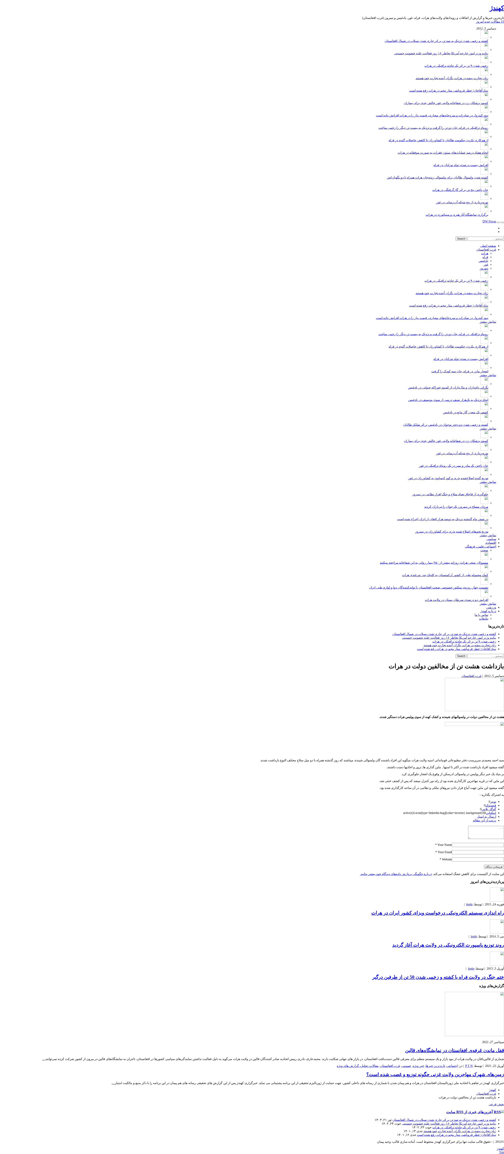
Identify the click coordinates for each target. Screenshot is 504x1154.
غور (486, 264)
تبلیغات (483, 618)
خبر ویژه (418, 1066)
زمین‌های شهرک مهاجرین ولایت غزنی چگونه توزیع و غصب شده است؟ (435, 1074)
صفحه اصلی (488, 245)
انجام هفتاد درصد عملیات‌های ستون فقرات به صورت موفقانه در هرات (443, 152)
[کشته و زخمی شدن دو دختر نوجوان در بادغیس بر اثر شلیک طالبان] (484, 421)
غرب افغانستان (486, 249)
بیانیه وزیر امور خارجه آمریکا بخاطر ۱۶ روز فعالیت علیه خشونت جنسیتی (441, 53)
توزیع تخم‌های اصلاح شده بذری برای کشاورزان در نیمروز (451, 531)
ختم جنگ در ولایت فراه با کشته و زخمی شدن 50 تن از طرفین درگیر (438, 977)
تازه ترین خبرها (435, 1066)
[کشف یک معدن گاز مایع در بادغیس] (484, 408)
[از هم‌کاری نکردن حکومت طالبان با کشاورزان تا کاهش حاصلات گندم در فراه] (484, 136)
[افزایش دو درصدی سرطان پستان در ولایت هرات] (484, 596)
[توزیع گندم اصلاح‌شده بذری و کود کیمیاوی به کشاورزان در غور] (484, 474)
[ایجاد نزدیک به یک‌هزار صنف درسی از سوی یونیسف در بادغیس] (484, 396)
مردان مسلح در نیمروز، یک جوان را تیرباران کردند (456, 506)
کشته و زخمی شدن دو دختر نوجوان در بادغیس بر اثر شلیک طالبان (445, 424)
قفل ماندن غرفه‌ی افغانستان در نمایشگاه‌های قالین (454, 1050)
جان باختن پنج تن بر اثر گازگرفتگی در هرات (460, 190)
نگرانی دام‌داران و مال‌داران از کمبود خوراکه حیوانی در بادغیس (448, 387)
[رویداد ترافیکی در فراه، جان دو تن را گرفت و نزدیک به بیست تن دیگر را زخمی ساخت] (484, 124)
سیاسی (491, 539)
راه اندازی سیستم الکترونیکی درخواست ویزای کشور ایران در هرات (437, 912)
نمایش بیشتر (488, 321)
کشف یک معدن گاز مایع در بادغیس (465, 412)
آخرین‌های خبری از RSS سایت (469, 1112)
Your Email (445, 852)
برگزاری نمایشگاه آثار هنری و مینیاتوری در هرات (457, 214)
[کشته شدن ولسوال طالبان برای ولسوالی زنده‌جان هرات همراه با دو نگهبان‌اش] (484, 173)
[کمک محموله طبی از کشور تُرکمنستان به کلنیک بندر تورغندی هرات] (484, 571)
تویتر (493, 801)
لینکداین (491, 813)
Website (447, 859)
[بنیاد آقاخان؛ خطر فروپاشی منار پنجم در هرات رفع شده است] (484, 86)
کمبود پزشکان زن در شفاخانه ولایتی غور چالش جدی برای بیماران (446, 103)
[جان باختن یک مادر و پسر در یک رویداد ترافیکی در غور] (484, 462)
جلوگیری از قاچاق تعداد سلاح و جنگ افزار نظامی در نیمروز (450, 494)
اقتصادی (490, 542)
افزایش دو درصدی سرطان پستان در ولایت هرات (456, 600)
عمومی (406, 1066)
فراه (485, 257)
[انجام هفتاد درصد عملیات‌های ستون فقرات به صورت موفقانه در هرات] (484, 149)
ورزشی (491, 607)
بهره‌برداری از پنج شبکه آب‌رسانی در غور (462, 202)
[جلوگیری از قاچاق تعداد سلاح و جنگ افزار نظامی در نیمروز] (484, 490)
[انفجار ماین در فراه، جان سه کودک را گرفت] (484, 367)
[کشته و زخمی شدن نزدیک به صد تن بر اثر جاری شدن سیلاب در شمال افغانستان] (484, 37)
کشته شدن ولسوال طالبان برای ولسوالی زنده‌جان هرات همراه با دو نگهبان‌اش (437, 177)
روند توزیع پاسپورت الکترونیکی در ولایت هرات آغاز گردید (448, 945)
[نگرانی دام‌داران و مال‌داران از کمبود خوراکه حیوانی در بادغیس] (484, 383)
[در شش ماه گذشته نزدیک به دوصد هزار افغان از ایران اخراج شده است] (484, 515)
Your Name (444, 844)
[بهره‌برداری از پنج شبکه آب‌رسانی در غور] (484, 198)
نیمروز (484, 268)
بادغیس (483, 260)
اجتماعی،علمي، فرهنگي (480, 546)
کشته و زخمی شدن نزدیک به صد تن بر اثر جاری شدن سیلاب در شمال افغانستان (436, 41)
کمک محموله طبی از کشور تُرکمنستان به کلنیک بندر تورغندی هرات (445, 575)
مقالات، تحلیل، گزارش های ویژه (358, 1066)
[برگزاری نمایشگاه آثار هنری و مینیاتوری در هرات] (484, 211)
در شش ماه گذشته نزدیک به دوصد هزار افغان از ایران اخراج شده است (442, 519)
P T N (469, 1066)
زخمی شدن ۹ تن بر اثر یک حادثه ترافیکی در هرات (456, 65)
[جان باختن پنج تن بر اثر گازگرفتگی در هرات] (484, 186)
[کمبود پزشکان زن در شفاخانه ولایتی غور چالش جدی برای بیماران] (484, 99)
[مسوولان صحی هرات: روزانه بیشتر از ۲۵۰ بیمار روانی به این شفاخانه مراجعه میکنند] (484, 559)
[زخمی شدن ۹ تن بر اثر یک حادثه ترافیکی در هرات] (484, 62)
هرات (484, 253)
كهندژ (497, 7)
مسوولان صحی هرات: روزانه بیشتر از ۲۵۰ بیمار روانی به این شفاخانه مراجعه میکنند (434, 562)
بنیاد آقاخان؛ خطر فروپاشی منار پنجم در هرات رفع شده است (448, 90)
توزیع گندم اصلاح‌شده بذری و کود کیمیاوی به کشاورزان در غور (448, 478)
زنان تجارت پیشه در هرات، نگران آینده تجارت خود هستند (452, 78)
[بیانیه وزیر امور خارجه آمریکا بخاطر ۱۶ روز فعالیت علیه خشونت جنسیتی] (484, 49)
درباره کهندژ (488, 611)
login (469, 904)
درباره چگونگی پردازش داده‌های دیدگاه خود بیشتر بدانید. (396, 874)
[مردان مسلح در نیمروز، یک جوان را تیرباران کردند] (484, 503)
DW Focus (489, 221)
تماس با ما (481, 615)
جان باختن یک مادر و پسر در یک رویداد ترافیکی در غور (453, 465)
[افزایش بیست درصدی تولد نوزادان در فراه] (484, 161)
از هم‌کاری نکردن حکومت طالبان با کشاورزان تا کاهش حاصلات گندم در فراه (438, 140)
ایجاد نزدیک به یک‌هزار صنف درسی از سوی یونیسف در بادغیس (448, 400)
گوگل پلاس (489, 809)
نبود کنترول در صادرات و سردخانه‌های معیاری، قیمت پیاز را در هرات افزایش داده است (432, 115)
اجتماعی (452, 1066)
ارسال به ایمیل (486, 816)
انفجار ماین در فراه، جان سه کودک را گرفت (459, 371)
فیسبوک (490, 805)
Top (501, 1152)
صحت (484, 550)
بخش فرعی (496, 1104)
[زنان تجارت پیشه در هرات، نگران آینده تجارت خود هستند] (484, 74)
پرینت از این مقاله (484, 820)
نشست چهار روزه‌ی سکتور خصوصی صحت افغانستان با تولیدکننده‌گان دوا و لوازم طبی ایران (428, 587)
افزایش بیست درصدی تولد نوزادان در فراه (461, 165)
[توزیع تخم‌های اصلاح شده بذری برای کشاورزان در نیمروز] (484, 527)
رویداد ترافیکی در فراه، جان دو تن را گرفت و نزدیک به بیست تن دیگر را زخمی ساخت (433, 127)
